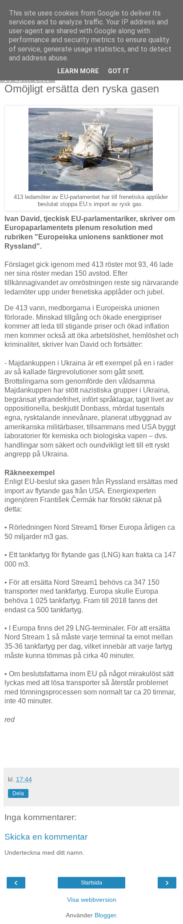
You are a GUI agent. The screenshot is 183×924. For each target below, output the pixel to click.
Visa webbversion (91, 899)
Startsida (91, 883)
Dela (18, 793)
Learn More (78, 71)
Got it (118, 71)
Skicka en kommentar (46, 836)
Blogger (105, 915)
